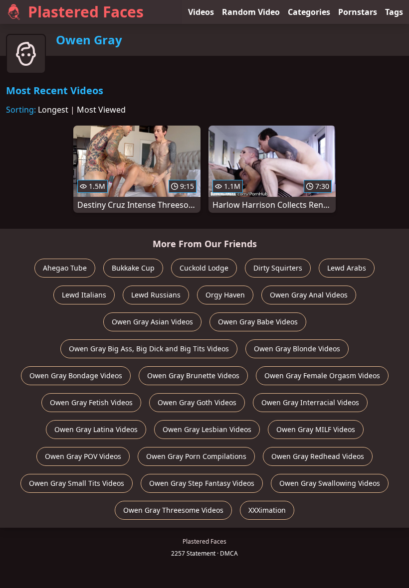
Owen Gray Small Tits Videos (76, 483)
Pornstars (357, 11)
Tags (394, 11)
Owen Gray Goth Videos (197, 402)
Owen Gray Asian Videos (152, 321)
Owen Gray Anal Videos (309, 294)
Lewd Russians (156, 294)
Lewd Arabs (346, 268)
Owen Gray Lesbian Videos (207, 429)
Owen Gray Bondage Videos (75, 375)
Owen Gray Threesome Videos (173, 510)
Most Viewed (101, 109)
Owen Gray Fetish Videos (91, 402)
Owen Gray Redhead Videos (317, 456)
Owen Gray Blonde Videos (297, 348)
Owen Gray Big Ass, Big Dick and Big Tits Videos (149, 348)
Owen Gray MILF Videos (315, 429)
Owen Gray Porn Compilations (196, 456)
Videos (201, 11)
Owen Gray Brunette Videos (193, 375)
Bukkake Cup (133, 268)
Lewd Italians (84, 294)
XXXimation (267, 510)
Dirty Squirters (277, 268)
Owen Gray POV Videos (83, 456)
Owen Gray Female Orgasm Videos (322, 375)
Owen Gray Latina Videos (96, 429)
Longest (53, 109)
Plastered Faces (86, 11)
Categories (309, 11)
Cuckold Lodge (204, 268)
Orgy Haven (225, 294)
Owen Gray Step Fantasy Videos (201, 483)
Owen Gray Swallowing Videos (329, 483)
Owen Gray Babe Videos (258, 321)
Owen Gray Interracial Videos (310, 402)
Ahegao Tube (65, 268)
